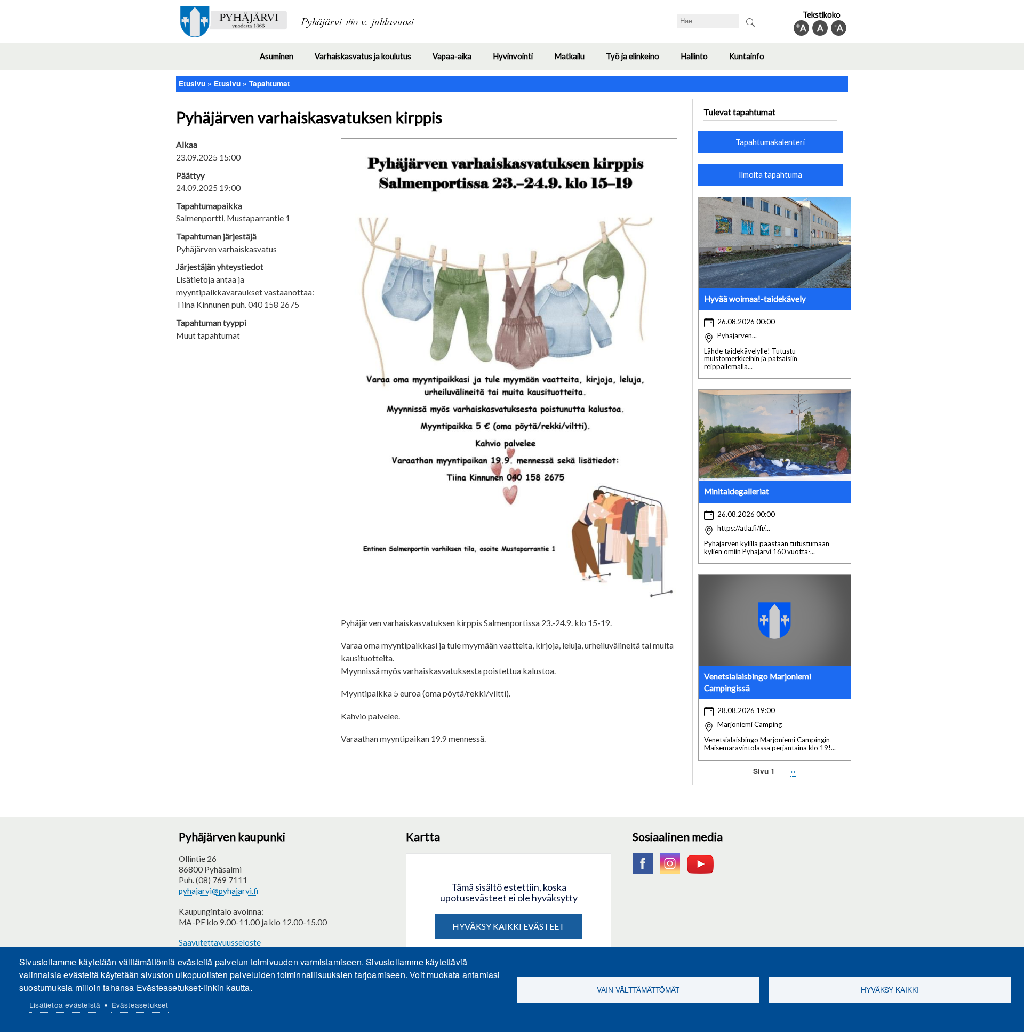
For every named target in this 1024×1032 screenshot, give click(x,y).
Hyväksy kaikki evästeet (508, 926)
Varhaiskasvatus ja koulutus (368, 60)
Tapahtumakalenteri (770, 142)
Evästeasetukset (140, 1004)
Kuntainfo (752, 60)
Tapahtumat (269, 83)
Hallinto (699, 60)
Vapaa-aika (457, 60)
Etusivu (192, 83)
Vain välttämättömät (638, 989)
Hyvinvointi (518, 60)
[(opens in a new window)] (645, 870)
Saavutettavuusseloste (220, 942)
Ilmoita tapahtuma (770, 174)
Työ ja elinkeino (638, 60)
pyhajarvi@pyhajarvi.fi (218, 890)
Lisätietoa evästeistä (64, 1004)
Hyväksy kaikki (890, 989)
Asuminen (282, 60)
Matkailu (574, 60)
